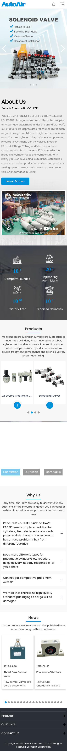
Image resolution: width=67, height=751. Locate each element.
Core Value (53, 472)
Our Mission (10, 472)
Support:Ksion (43, 746)
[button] (30, 85)
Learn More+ (15, 181)
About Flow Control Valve (15, 674)
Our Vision (31, 472)
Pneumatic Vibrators (48, 672)
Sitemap (31, 746)
